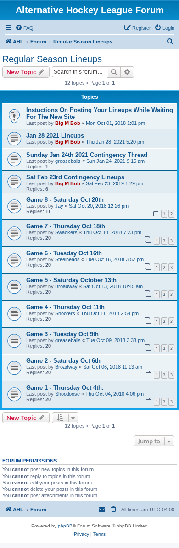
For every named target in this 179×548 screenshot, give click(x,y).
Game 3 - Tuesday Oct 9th (62, 334)
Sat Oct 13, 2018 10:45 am (113, 286)
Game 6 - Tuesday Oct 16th (64, 253)
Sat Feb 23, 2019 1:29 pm (114, 183)
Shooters (65, 313)
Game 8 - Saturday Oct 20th (65, 199)
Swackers (66, 232)
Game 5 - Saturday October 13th (71, 280)
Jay (59, 206)
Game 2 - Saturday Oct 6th (63, 360)
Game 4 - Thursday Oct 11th (65, 307)
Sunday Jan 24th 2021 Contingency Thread (86, 154)
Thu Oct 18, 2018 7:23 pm (112, 232)
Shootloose (67, 394)
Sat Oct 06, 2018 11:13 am (112, 367)
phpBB (65, 525)
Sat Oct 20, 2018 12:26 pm (99, 206)
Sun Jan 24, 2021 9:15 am (115, 161)
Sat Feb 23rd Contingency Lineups (75, 177)
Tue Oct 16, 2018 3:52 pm (114, 259)
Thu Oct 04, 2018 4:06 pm (114, 394)
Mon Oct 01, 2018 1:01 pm (115, 123)
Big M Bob (67, 123)
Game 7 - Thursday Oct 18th (65, 226)
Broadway (66, 286)
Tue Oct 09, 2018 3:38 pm (115, 340)
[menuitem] (24, 27)
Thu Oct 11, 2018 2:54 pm (110, 313)
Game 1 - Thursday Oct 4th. (65, 387)
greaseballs (68, 161)
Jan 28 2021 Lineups (55, 135)
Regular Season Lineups (52, 59)
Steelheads (67, 259)
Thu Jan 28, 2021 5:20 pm (115, 142)
